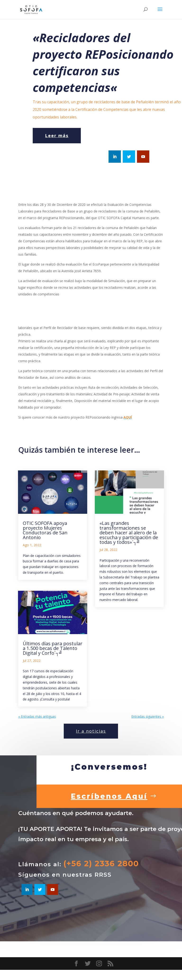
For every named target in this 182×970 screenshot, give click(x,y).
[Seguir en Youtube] (143, 156)
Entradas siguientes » (147, 716)
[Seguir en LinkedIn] (115, 156)
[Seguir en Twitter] (129, 156)
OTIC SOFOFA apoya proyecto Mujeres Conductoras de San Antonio (45, 530)
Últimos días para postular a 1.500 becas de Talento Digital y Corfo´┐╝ (52, 648)
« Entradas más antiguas (37, 716)
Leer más (56, 135)
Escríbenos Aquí (109, 796)
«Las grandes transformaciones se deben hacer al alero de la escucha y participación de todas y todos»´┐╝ (129, 532)
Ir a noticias (91, 731)
